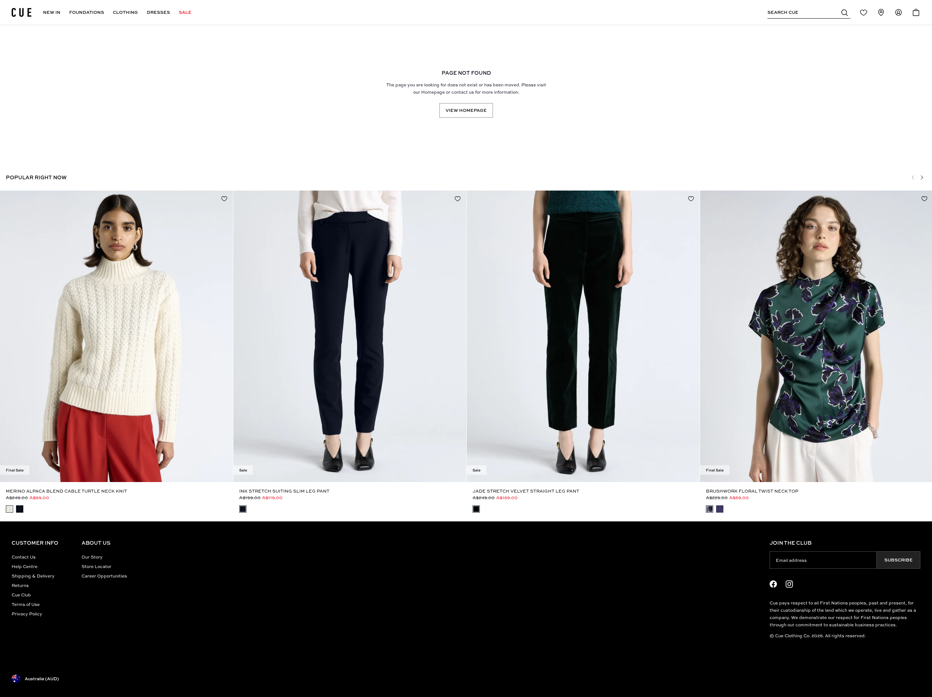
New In (51, 12)
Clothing (125, 12)
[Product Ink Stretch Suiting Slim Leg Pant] (349, 336)
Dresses (158, 12)
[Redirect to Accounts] (898, 12)
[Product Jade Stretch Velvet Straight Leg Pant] (583, 336)
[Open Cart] (916, 12)
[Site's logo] (21, 12)
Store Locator (96, 566)
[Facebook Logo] (773, 584)
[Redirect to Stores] (881, 12)
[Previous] (913, 177)
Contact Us (24, 557)
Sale (185, 12)
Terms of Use (26, 604)
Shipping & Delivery (33, 576)
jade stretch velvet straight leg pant (526, 491)
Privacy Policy (27, 614)
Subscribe (898, 560)
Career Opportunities (104, 576)
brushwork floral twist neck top (752, 491)
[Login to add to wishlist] (224, 198)
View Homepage (466, 110)
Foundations (86, 12)
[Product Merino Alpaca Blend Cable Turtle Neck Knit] (116, 336)
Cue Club (21, 595)
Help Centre (24, 566)
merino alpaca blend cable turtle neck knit (66, 491)
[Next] (921, 177)
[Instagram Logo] (789, 584)
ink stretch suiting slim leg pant (284, 491)
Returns (20, 585)
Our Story (92, 557)
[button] (844, 12)
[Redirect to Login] (863, 12)
